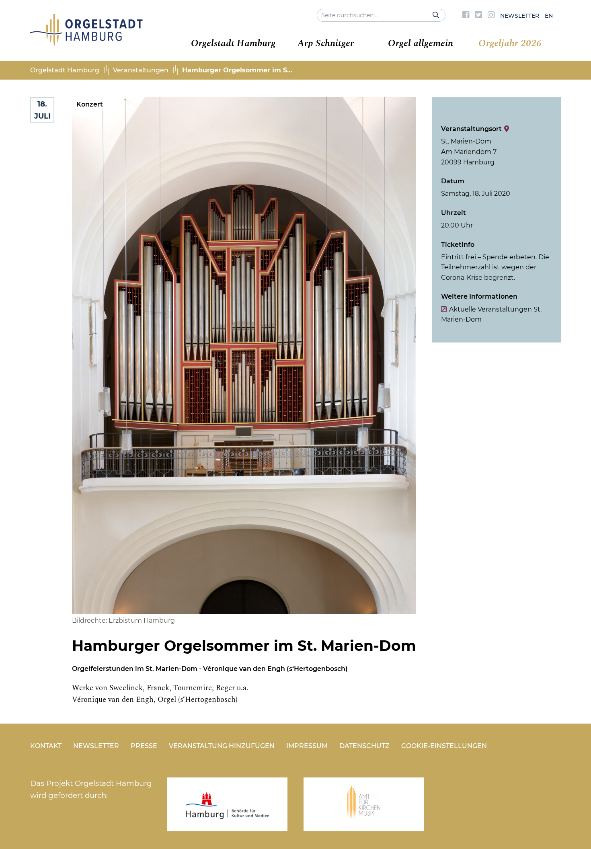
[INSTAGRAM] (491, 15)
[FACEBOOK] (466, 15)
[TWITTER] (478, 15)
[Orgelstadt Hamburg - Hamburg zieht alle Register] (86, 43)
